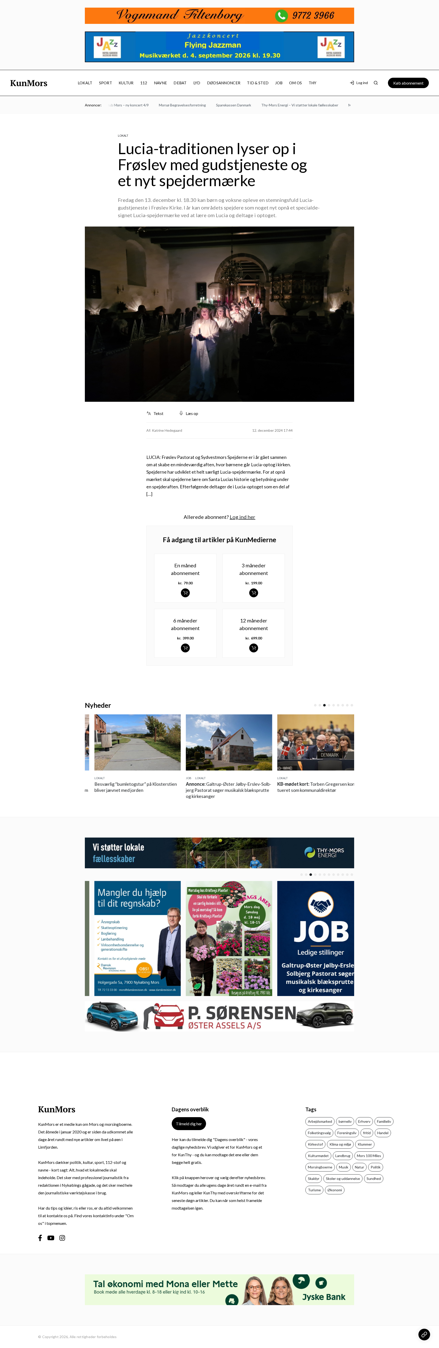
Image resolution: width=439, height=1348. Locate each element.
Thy (313, 83)
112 (143, 83)
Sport (105, 83)
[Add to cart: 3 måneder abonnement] (253, 592)
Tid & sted (258, 83)
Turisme (314, 1190)
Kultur (126, 83)
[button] (315, 705)
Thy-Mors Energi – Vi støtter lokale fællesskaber (279, 105)
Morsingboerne (320, 1167)
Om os (295, 83)
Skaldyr (313, 1178)
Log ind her (242, 517)
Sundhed (374, 1178)
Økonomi (334, 1190)
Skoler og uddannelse (343, 1178)
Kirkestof (315, 1144)
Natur (359, 1167)
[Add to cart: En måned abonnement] (185, 592)
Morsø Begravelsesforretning (162, 105)
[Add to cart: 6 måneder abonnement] (185, 648)
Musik (343, 1167)
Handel (382, 1133)
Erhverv (364, 1121)
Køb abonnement (408, 83)
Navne (160, 83)
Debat (180, 83)
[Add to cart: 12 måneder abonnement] (253, 648)
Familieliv (384, 1121)
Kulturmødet (318, 1155)
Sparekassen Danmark (213, 105)
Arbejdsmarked (320, 1121)
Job (279, 83)
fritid (367, 1133)
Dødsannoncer (224, 83)
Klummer (365, 1144)
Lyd (196, 83)
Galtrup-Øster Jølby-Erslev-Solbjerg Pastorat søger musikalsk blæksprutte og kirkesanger (219, 790)
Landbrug (342, 1155)
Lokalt (85, 83)
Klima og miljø (340, 1144)
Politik (376, 1167)
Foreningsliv (346, 1133)
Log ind (362, 83)
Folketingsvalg (319, 1133)
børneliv (345, 1121)
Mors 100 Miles (369, 1155)
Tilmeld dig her (189, 1123)
